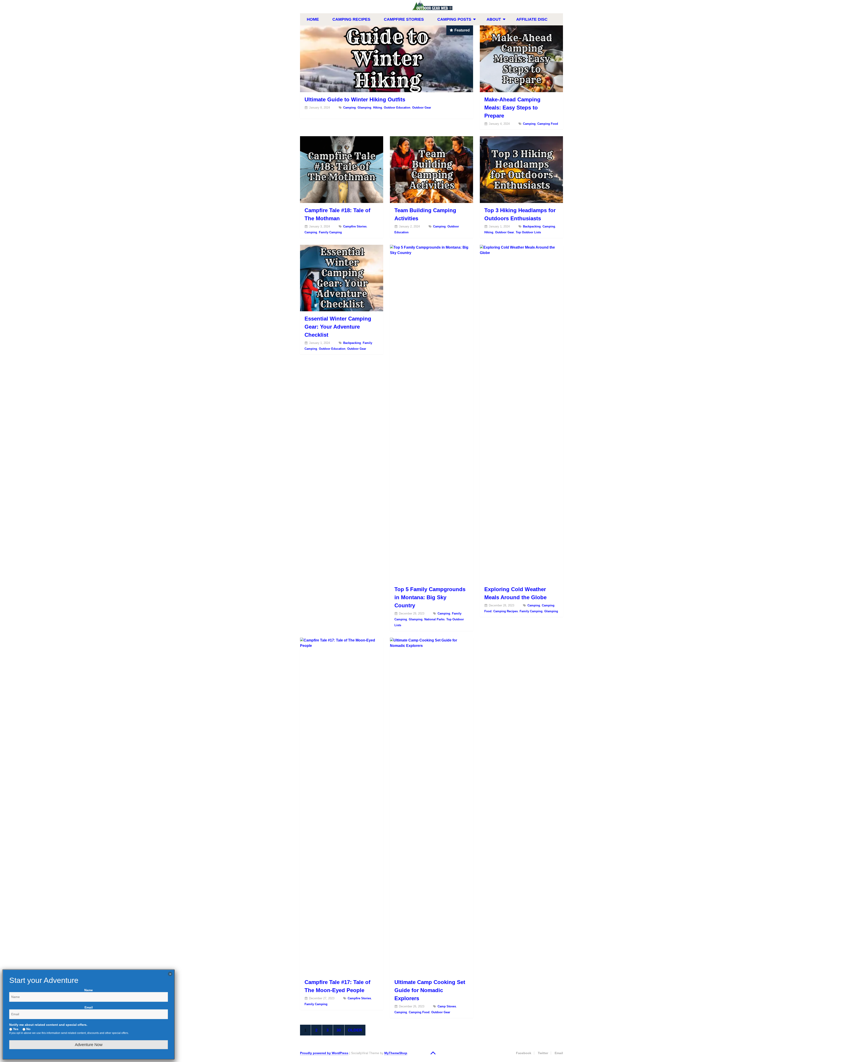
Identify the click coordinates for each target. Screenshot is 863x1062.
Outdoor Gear (421, 107)
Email (559, 1053)
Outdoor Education (397, 107)
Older (355, 1030)
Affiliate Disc (531, 19)
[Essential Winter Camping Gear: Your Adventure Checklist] (341, 278)
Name (88, 990)
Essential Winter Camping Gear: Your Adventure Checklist (338, 327)
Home (313, 19)
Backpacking (532, 226)
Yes (15, 1029)
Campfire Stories (404, 19)
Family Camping (330, 232)
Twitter (543, 1053)
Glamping (364, 107)
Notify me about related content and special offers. (48, 1024)
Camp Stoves (447, 1006)
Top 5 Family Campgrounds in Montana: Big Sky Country (429, 597)
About (494, 19)
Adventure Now (88, 1044)
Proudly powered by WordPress (324, 1053)
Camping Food (547, 123)
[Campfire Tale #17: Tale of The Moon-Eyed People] (341, 806)
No (28, 1029)
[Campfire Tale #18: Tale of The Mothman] (341, 169)
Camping (349, 107)
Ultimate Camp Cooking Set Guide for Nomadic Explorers (429, 990)
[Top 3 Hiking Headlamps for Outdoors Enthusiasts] (521, 169)
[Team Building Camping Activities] (431, 169)
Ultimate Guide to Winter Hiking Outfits (355, 99)
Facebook (523, 1053)
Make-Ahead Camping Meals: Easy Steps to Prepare (512, 107)
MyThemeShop (395, 1053)
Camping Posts (454, 19)
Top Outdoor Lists (528, 232)
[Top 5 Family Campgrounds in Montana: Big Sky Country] (431, 413)
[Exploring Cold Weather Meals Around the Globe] (521, 413)
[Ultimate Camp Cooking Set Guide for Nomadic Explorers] (431, 806)
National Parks (434, 619)
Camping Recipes (351, 19)
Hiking (377, 107)
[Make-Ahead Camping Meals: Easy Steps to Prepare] (521, 58)
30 (338, 1030)
